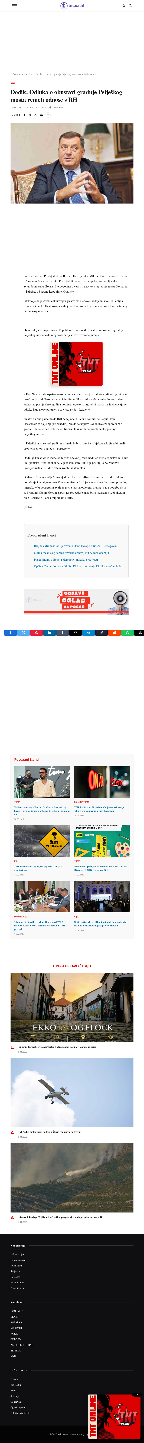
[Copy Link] (35, 115)
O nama (14, 1379)
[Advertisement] (72, 42)
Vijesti (17, 802)
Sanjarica (15, 1271)
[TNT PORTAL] (72, 5)
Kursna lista (16, 1265)
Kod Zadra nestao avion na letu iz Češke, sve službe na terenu (49, 1132)
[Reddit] (14, 269)
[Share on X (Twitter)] (30, 115)
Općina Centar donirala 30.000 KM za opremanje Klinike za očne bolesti (79, 566)
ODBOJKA (16, 1339)
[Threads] (14, 293)
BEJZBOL (16, 1350)
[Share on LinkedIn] (41, 115)
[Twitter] (14, 229)
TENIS (14, 1316)
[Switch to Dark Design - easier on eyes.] (130, 5)
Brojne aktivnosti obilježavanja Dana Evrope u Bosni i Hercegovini (76, 546)
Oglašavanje (16, 1401)
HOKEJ (14, 1333)
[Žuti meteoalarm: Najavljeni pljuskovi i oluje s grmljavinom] (42, 841)
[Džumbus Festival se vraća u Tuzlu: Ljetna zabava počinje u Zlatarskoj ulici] (72, 1007)
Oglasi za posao (18, 1260)
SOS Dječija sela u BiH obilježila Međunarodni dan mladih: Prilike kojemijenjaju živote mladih (100, 923)
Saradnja (15, 1396)
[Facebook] (14, 220)
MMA (14, 1356)
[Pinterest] (14, 237)
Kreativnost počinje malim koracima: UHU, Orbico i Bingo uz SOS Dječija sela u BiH (101, 868)
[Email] (14, 245)
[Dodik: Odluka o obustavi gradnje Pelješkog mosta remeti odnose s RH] (72, 163)
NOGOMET (17, 1311)
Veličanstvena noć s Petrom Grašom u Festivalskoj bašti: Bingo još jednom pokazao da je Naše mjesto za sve (42, 811)
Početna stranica (19, 74)
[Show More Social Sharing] (48, 115)
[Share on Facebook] (24, 115)
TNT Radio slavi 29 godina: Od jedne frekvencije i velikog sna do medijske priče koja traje (100, 809)
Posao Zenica (17, 1288)
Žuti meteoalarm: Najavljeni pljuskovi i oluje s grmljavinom (38, 868)
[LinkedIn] (14, 261)
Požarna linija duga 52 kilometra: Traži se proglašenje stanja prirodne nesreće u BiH (61, 1217)
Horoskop (15, 1276)
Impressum (16, 1384)
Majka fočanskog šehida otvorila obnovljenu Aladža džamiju (71, 553)
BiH (13, 83)
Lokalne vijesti (81, 802)
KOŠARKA (16, 1322)
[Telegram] (14, 277)
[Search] (124, 6)
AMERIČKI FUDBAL (22, 1345)
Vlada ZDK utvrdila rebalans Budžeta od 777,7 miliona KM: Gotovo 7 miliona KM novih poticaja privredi (40, 925)
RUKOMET (16, 1328)
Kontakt (14, 1390)
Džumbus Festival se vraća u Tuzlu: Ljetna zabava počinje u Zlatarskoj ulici (57, 1047)
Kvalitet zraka (17, 1282)
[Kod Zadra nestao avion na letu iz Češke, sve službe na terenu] (72, 1092)
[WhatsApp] (14, 285)
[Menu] (14, 6)
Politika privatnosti (20, 1413)
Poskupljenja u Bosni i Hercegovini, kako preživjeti (66, 559)
